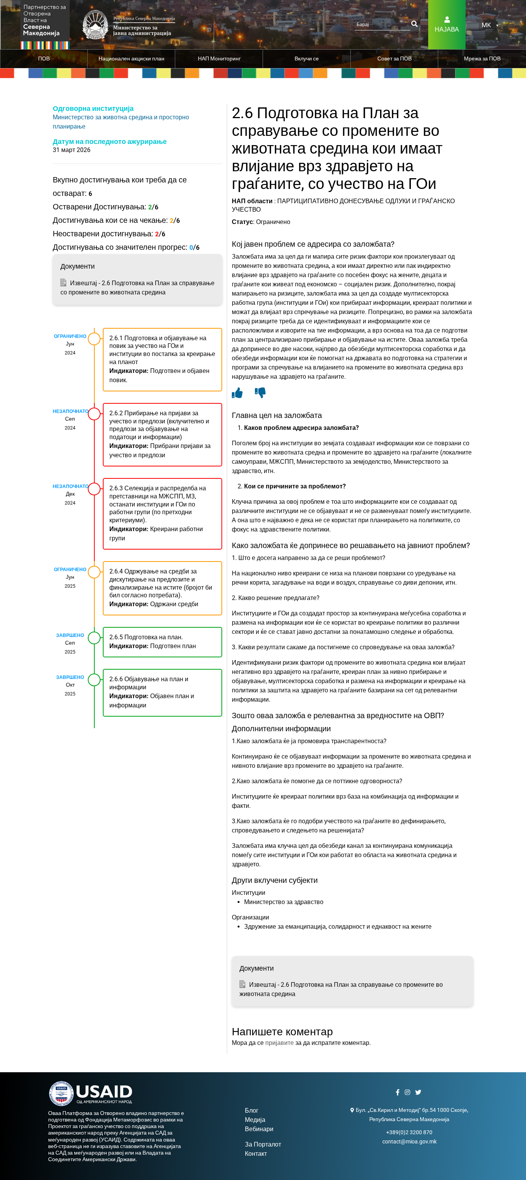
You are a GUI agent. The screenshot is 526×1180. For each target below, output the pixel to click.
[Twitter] (419, 1093)
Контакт (256, 1153)
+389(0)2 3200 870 (409, 1132)
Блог (251, 1110)
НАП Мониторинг (219, 58)
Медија (255, 1119)
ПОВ (44, 58)
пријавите (279, 1042)
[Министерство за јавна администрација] (45, 24)
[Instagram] (408, 1093)
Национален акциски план (131, 58)
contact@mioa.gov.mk (409, 1141)
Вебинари (259, 1129)
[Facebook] (398, 1093)
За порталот (263, 1144)
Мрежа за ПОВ (482, 58)
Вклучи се (307, 58)
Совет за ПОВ (394, 58)
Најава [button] (447, 29)
